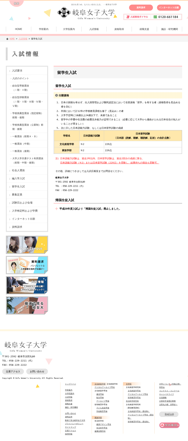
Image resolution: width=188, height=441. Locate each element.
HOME (18, 29)
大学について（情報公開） (170, 384)
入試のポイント (20, 78)
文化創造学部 (100, 384)
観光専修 (100, 397)
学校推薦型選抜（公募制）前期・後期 (27, 126)
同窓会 (162, 387)
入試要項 (17, 70)
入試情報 (94, 29)
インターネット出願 (169, 7)
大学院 (128, 384)
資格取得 (119, 29)
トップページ (70, 384)
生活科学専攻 (101, 428)
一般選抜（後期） (21, 151)
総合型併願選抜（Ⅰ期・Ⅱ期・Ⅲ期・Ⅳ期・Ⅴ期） (27, 101)
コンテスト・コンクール (169, 391)
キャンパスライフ (166, 394)
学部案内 (43, 29)
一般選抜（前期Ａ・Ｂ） (25, 136)
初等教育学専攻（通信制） (139, 421)
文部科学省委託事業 (167, 401)
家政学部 (98, 417)
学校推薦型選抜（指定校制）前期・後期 (27, 115)
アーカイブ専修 (102, 401)
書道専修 (100, 394)
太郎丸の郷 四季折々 (168, 404)
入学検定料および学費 (25, 210)
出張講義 (163, 397)
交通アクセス (13, 371)
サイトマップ (70, 427)
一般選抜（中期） (21, 143)
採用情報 (68, 434)
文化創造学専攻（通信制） (139, 411)
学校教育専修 (101, 411)
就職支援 (144, 29)
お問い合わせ (37, 371)
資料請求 (141, 7)
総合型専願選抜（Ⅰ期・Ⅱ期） (20, 87)
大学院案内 (69, 29)
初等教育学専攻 (134, 397)
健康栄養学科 (100, 431)
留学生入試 (18, 186)
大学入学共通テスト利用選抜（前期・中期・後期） (27, 160)
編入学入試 (18, 178)
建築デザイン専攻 (103, 424)
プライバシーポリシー (74, 423)
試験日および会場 (22, 202)
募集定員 (17, 194)
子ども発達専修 (102, 408)
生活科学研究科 (132, 401)
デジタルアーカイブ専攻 (105, 387)
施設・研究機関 (169, 29)
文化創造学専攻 (134, 391)
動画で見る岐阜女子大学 (75, 420)
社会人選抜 (18, 170)
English (169, 414)
